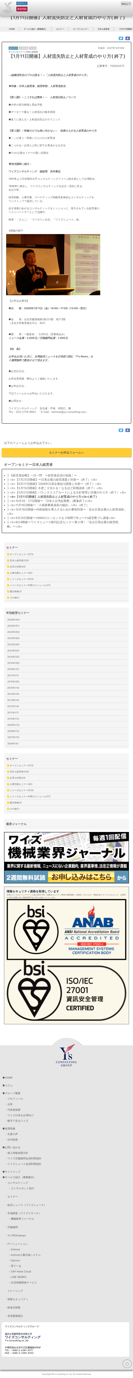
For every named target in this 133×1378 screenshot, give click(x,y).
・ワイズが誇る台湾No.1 (19, 1115)
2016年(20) (13, 681)
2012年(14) (13, 706)
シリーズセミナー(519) (21, 579)
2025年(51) (13, 625)
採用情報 (10, 1128)
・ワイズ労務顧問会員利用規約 (23, 1158)
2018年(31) (13, 669)
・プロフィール (14, 1098)
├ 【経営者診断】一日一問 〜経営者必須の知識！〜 (42, 475)
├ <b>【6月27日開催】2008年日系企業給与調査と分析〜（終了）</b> (54, 484)
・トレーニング (14, 1290)
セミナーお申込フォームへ (66, 452)
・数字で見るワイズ (16, 1120)
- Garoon (14, 1260)
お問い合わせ (12, 1147)
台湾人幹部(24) (17, 566)
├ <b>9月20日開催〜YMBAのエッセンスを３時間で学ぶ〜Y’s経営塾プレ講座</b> (61, 518)
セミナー (60, 29)
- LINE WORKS (17, 1277)
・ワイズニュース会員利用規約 (23, 1164)
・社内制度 (11, 1139)
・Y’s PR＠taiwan (15, 1235)
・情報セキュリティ (16, 1299)
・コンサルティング (16, 1182)
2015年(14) (13, 687)
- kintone (14, 1249)
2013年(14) (13, 700)
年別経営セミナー (18, 612)
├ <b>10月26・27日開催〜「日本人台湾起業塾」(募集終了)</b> (50, 501)
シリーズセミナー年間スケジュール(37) (29, 585)
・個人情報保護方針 (16, 1152)
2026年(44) (13, 619)
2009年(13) (13, 724)
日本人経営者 (103, 29)
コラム (9, 1085)
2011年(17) (13, 712)
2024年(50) (13, 632)
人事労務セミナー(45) (20, 572)
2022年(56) (13, 644)
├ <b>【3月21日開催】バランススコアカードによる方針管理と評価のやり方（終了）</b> (66, 492)
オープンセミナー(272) (21, 554)
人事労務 (23, 48)
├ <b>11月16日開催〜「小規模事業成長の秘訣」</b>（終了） (48, 505)
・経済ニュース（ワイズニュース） (25, 1205)
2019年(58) (13, 663)
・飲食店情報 (12, 1307)
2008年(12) (13, 731)
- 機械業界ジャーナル (21, 1218)
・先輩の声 (11, 1134)
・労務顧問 (11, 1227)
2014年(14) (13, 693)
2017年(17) (13, 675)
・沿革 (9, 1104)
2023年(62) (13, 638)
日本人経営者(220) (19, 560)
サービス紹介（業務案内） (35, 29)
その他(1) (14, 597)
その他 (33, 48)
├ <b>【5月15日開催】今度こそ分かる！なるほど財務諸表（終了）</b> (55, 488)
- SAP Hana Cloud (20, 1271)
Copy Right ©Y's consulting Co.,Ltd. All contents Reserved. (66, 1374)
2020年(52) (13, 656)
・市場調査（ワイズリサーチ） (23, 1213)
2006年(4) (12, 743)
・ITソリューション (16, 1243)
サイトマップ (12, 1171)
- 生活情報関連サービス (23, 1282)
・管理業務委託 (14, 1315)
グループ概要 (12, 1093)
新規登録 (21, 8)
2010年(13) (13, 718)
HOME (12, 29)
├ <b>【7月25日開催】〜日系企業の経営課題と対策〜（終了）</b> (52, 479)
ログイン (21, 3)
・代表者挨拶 (12, 1109)
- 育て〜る (15, 1266)
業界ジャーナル (16, 824)
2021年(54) (13, 650)
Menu (124, 3)
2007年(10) (13, 737)
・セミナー (11, 1196)
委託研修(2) (15, 591)
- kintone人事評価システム (25, 1255)
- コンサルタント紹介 (21, 1188)
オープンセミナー (81, 29)
